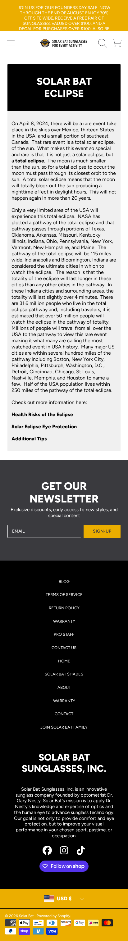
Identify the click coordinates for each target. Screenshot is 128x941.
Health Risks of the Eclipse (42, 414)
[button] (11, 43)
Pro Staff (64, 634)
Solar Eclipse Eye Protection (44, 427)
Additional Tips (29, 439)
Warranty (64, 621)
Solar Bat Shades (64, 674)
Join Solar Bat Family (64, 727)
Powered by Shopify (53, 916)
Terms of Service (64, 594)
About (64, 687)
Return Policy (64, 608)
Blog (64, 581)
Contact (64, 713)
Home (64, 661)
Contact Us (64, 647)
